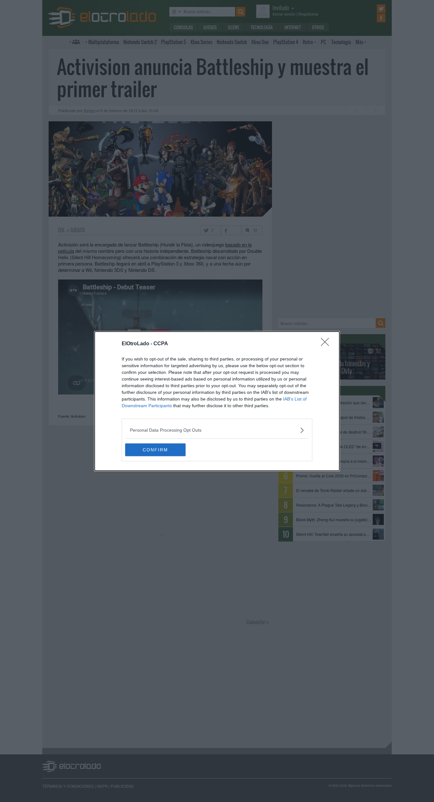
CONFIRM (155, 449)
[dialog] (217, 401)
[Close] (327, 344)
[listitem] (217, 430)
